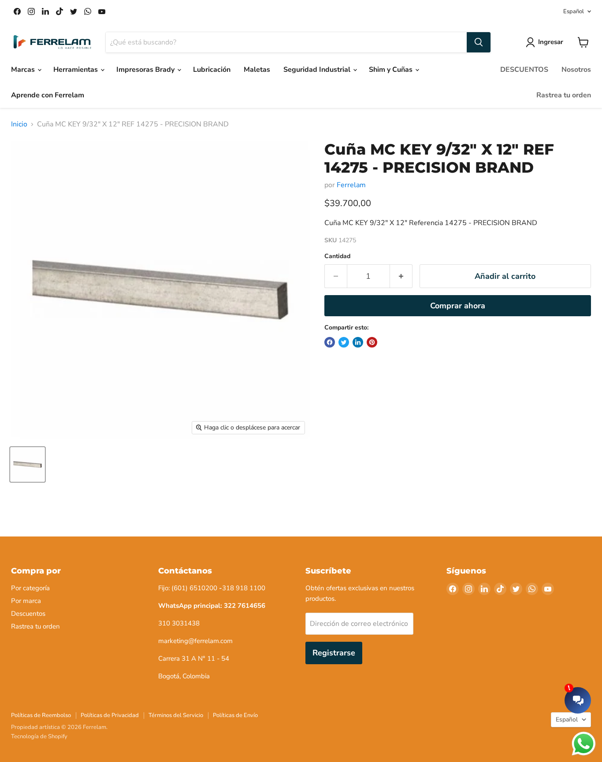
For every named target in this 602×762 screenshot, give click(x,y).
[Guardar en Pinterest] (372, 342)
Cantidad (337, 256)
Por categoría (30, 588)
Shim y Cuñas (391, 69)
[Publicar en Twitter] (343, 342)
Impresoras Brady (146, 69)
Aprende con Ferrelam (47, 95)
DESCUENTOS (524, 69)
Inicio (19, 124)
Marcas (24, 69)
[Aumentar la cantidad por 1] (401, 276)
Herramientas (76, 69)
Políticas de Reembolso (41, 715)
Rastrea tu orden (563, 95)
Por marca (26, 600)
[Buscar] (479, 42)
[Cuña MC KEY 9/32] (27, 464)
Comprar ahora (457, 305)
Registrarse (333, 652)
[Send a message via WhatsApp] (584, 744)
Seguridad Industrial (317, 69)
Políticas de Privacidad (110, 715)
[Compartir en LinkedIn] (358, 342)
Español (573, 11)
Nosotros (576, 69)
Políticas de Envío (235, 715)
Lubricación (211, 69)
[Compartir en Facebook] (329, 342)
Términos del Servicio (176, 715)
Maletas (257, 69)
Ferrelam (351, 185)
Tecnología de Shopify (39, 736)
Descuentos (28, 613)
